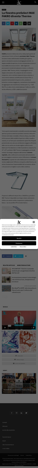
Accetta (19, 238)
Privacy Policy (23, 246)
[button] (34, 222)
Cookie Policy (14, 246)
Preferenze (19, 243)
